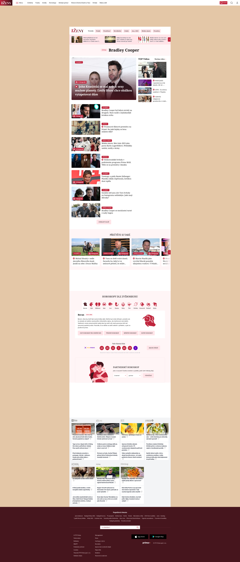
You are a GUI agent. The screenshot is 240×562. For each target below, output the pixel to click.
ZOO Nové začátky (150, 516)
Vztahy (37, 3)
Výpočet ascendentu (147, 518)
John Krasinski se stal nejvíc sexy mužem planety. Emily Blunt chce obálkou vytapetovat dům (103, 90)
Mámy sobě (103, 3)
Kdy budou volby (138, 516)
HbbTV (76, 544)
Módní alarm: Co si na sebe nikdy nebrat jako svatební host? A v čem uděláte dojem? (158, 40)
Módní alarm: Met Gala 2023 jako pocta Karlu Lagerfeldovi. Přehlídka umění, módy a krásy (117, 145)
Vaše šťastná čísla (118, 344)
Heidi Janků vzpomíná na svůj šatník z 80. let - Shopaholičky (159, 84)
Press (96, 538)
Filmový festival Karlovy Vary (80, 3)
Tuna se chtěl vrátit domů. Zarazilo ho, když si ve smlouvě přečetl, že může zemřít (115, 262)
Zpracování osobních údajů (103, 547)
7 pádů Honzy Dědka (80, 518)
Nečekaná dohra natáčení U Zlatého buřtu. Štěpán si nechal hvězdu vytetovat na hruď (106, 437)
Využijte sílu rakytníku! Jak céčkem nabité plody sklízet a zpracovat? (132, 479)
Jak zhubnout (79, 516)
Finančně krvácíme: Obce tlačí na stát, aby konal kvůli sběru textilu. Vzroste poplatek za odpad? (82, 437)
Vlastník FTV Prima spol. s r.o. (82, 553)
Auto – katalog (161, 516)
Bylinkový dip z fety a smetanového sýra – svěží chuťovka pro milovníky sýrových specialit (156, 437)
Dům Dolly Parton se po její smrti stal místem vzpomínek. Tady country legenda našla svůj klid (131, 490)
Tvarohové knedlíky (160, 518)
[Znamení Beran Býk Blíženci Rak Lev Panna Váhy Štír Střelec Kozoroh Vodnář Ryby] (120, 375)
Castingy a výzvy (100, 541)
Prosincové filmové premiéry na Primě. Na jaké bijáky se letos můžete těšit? (116, 129)
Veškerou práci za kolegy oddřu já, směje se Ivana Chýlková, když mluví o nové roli (107, 446)
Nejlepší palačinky (114, 521)
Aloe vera (122, 518)
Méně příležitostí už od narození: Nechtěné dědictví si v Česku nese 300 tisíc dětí (91, 40)
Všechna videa (159, 59)
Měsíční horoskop (130, 333)
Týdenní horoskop (112, 333)
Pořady (95, 3)
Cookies (76, 550)
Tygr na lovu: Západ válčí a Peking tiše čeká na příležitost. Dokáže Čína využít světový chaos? (83, 446)
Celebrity (30, 3)
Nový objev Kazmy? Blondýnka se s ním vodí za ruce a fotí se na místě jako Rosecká (107, 499)
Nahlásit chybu (78, 556)
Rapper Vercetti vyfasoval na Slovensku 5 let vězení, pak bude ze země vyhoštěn (107, 490)
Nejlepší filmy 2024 (89, 516)
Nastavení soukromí (101, 556)
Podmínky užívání (79, 547)
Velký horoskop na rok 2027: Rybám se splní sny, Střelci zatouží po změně (124, 39)
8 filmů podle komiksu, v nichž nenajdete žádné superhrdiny (81, 488)
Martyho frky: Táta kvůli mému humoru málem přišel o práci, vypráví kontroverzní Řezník (106, 480)
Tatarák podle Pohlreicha (111, 518)
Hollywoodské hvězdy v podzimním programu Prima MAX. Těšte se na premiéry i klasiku (116, 162)
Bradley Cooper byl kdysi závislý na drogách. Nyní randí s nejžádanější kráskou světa (117, 112)
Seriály (44, 3)
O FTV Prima (77, 535)
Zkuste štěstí (153, 348)
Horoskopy (52, 3)
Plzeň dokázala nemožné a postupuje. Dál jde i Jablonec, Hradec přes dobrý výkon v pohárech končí (81, 456)
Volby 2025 (90, 518)
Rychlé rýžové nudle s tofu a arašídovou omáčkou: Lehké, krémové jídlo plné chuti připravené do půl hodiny (156, 456)
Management (99, 535)
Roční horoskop (147, 333)
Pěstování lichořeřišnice (133, 518)
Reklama (76, 541)
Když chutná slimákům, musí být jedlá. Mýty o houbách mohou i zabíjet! (131, 499)
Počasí (130, 516)
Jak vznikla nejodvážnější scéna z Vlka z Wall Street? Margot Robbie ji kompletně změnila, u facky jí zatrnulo (83, 500)
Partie (125, 516)
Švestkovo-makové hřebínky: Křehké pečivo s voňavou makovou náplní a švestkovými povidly (156, 446)
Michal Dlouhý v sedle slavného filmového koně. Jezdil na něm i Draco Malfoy (85, 261)
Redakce (97, 553)
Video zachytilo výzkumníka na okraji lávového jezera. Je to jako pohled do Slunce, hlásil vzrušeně (132, 455)
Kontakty (97, 544)
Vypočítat (148, 375)
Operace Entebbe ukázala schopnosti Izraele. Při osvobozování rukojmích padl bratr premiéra (132, 447)
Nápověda (98, 550)
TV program (110, 516)
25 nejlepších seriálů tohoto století (83, 478)
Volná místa (77, 538)
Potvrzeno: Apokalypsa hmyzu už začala (131, 436)
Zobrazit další (104, 222)
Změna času (118, 516)
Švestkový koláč (126, 521)
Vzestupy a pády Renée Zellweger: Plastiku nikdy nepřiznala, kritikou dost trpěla (116, 178)
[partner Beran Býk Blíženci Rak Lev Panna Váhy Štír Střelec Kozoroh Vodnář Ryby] (134, 375)
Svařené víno (98, 518)
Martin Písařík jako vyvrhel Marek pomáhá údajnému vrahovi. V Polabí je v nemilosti (145, 262)
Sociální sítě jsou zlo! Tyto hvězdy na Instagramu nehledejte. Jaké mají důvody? (117, 195)
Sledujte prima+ (64, 3)
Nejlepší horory (100, 516)
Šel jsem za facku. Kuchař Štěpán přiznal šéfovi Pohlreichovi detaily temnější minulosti (107, 455)
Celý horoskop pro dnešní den (90, 333)
